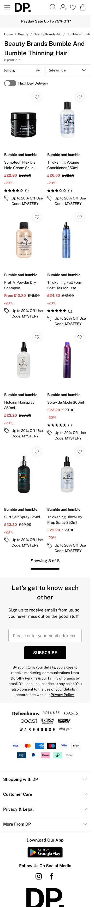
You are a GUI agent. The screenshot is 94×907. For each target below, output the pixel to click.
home (8, 34)
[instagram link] (39, 876)
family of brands (61, 678)
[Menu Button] (7, 7)
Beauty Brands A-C (47, 34)
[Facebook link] (52, 876)
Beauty (23, 34)
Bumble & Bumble (80, 34)
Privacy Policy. (62, 695)
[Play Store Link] (45, 852)
